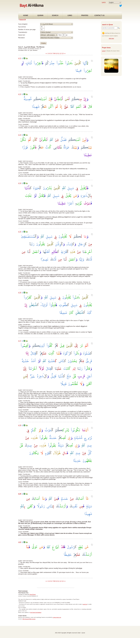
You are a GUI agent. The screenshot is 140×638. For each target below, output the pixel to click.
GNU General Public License (28, 619)
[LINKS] (70, 15)
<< (46, 53)
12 (60, 53)
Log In (104, 2)
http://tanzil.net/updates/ (35, 612)
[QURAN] (40, 15)
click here (111, 38)
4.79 (19, 494)
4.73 (19, 135)
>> (65, 53)
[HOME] (25, 15)
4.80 (19, 542)
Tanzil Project (32, 594)
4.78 (19, 425)
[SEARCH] (55, 15)
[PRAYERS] (84, 15)
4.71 (19, 58)
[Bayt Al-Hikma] (31, 5)
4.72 (19, 94)
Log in (103, 50)
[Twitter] (120, 5)
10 (57, 53)
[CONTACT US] (99, 15)
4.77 (19, 341)
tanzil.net (85, 604)
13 (62, 53)
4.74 (19, 183)
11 (59, 53)
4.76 (19, 292)
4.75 (19, 231)
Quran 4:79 (22, 19)
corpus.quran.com (57, 617)
